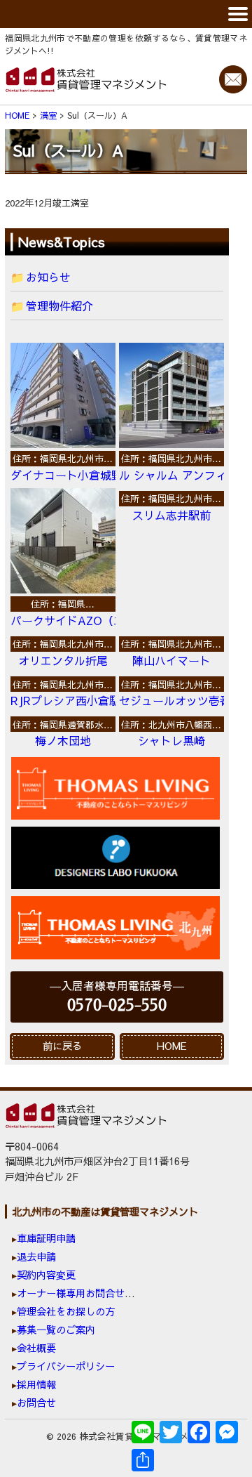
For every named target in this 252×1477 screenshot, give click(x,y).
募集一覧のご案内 (56, 1329)
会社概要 (36, 1348)
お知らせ (48, 276)
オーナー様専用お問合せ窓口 (80, 1293)
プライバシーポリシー (66, 1366)
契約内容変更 (46, 1275)
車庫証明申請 (46, 1238)
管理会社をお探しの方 (66, 1311)
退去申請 (36, 1256)
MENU (126, 14)
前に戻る (62, 1046)
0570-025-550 (117, 1005)
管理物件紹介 (59, 305)
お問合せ (36, 1403)
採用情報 (36, 1384)
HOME (172, 1046)
